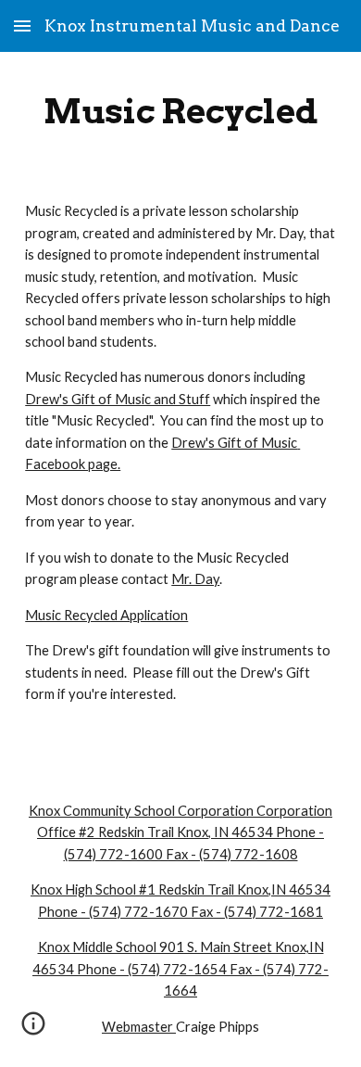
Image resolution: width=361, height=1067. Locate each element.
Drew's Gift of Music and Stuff (117, 399)
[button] (22, 25)
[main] (180, 111)
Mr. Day (195, 579)
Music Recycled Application (106, 615)
